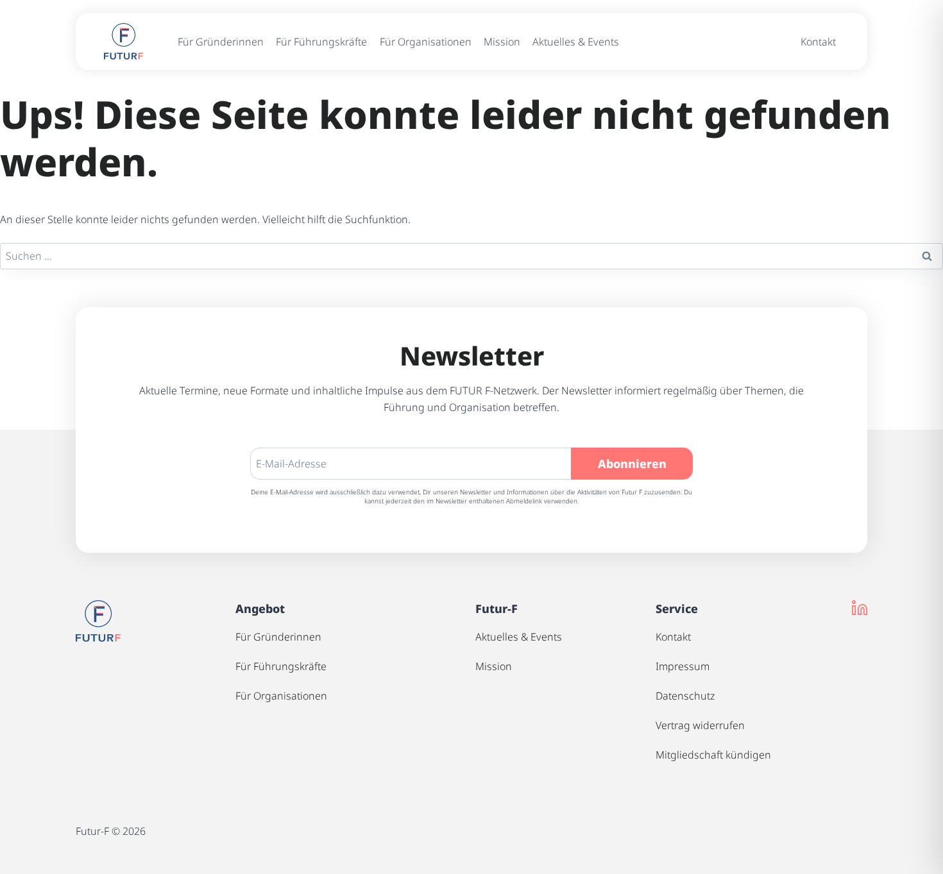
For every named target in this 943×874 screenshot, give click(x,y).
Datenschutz (685, 696)
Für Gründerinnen (221, 42)
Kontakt (818, 42)
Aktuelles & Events (575, 42)
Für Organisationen (425, 42)
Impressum (682, 666)
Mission (502, 42)
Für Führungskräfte (321, 42)
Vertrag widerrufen (700, 725)
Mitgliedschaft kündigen (713, 755)
